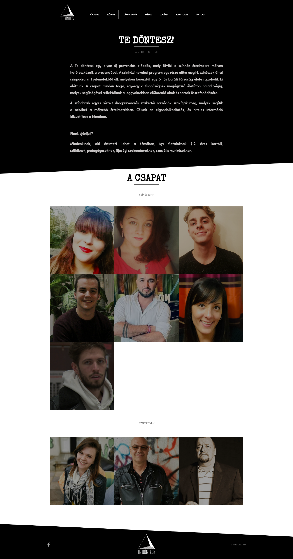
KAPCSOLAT (182, 14)
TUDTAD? (201, 14)
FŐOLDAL (94, 14)
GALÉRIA (164, 14)
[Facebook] (48, 545)
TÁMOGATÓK (130, 14)
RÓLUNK (111, 14)
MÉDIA (148, 14)
